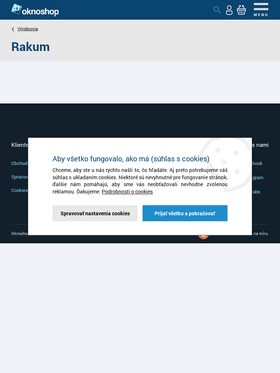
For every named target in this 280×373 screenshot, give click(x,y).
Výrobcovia (28, 28)
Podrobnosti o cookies (127, 191)
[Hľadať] (217, 9)
